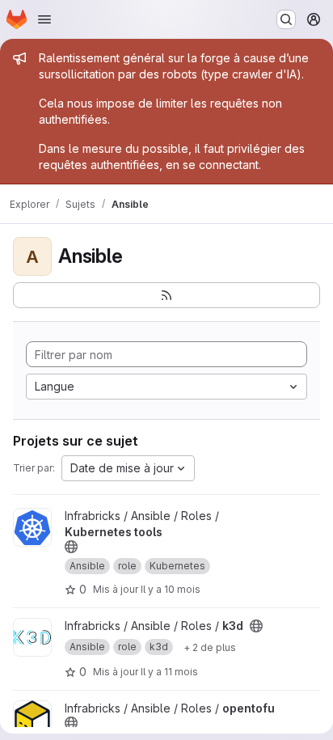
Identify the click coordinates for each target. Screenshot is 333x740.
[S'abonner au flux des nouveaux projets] (166, 295)
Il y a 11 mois (169, 672)
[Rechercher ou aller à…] (286, 19)
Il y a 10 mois (170, 589)
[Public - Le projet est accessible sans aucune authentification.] (71, 546)
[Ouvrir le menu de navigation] (44, 19)
